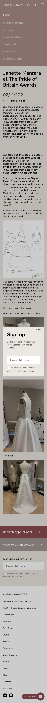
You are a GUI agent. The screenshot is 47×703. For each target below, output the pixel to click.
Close (38, 329)
